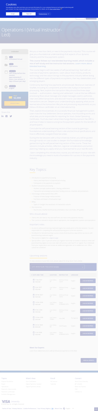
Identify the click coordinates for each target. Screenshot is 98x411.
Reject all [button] (29, 14)
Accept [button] (13, 14)
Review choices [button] (43, 14)
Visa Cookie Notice (55, 9)
